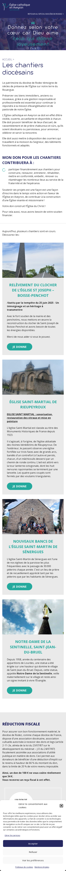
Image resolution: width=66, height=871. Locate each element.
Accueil (7, 59)
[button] (61, 805)
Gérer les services (12, 835)
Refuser (33, 851)
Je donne (20, 347)
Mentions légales (42, 867)
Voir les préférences (33, 860)
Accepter (33, 843)
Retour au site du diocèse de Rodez (45, 14)
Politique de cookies (24, 867)
